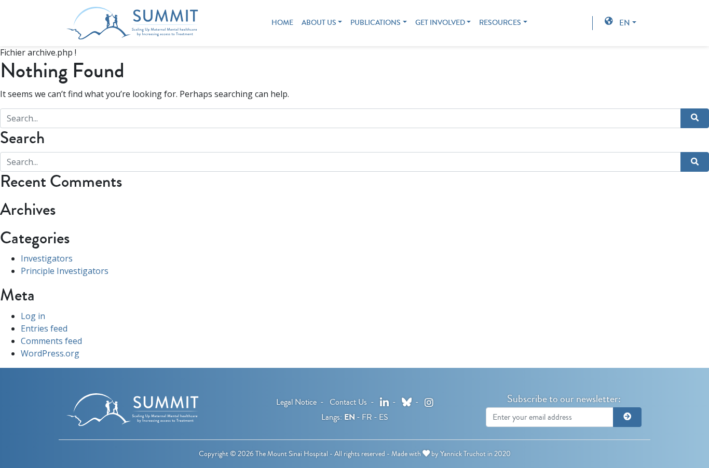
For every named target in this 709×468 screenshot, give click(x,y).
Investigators (47, 258)
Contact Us (348, 402)
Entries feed (44, 328)
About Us (319, 23)
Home (282, 23)
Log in (33, 316)
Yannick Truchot (463, 453)
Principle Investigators (64, 271)
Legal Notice (296, 402)
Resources (500, 23)
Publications (375, 23)
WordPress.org (50, 353)
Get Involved (440, 23)
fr (367, 417)
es (383, 417)
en (624, 23)
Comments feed (51, 341)
